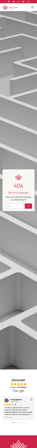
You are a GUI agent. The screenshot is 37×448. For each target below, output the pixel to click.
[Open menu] (32, 7)
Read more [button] (8, 417)
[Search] (28, 206)
